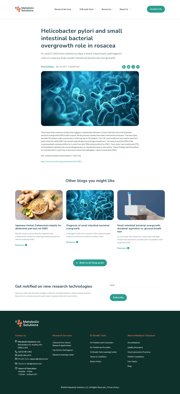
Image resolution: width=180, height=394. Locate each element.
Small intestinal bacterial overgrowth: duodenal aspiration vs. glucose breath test (139, 228)
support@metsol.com (33, 359)
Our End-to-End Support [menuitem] (63, 350)
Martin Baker (47, 66)
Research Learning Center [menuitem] (63, 354)
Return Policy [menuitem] (95, 361)
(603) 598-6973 (24, 355)
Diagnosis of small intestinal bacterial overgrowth (87, 227)
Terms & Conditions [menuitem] (98, 356)
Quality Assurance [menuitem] (135, 347)
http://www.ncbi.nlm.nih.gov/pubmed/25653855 (61, 161)
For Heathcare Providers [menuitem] (100, 347)
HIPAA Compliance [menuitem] (135, 356)
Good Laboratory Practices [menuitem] (138, 352)
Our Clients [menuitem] (132, 361)
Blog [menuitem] (129, 366)
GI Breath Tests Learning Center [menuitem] (103, 352)
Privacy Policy (113, 387)
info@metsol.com (30, 363)
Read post (19, 245)
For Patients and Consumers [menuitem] (101, 342)
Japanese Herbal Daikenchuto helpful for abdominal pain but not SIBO (38, 227)
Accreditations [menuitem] (133, 342)
